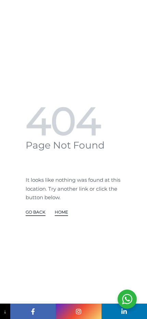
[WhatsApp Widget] (127, 299)
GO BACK (35, 212)
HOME (61, 212)
